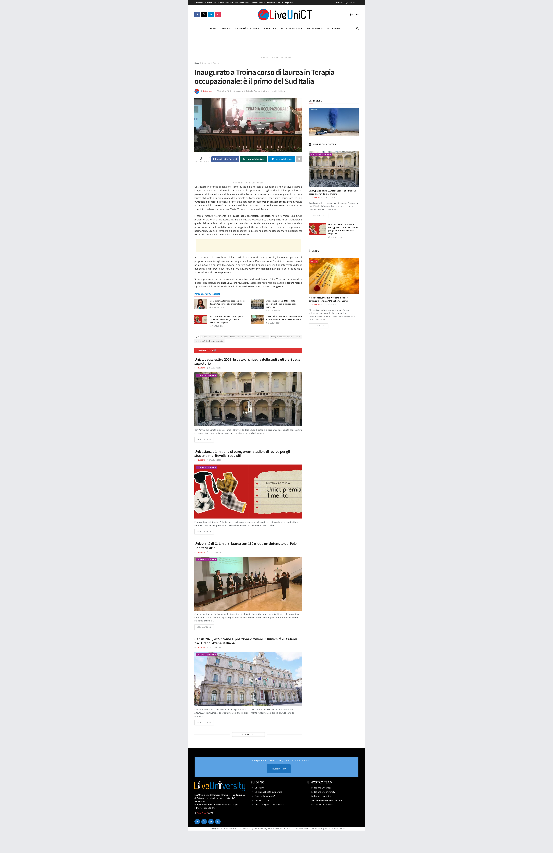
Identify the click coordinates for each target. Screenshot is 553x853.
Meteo (314, 261)
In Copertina (333, 28)
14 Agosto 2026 (217, 307)
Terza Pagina (313, 28)
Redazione (207, 91)
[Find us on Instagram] (218, 14)
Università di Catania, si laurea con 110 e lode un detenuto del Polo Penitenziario (245, 545)
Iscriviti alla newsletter (322, 804)
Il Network (198, 2)
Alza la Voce (219, 2)
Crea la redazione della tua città (326, 800)
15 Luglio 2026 (214, 647)
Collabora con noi (258, 2)
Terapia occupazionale (281, 336)
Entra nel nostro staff (265, 796)
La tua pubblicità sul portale (268, 792)
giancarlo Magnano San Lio (233, 336)
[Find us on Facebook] (197, 14)
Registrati (289, 2)
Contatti (279, 2)
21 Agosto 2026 (329, 305)
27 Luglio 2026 (217, 326)
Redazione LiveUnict (321, 787)
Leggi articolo (205, 439)
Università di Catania (246, 28)
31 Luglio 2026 (273, 310)
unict (298, 336)
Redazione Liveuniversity (323, 792)
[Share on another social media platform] (299, 159)
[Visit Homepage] (285, 14)
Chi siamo (259, 787)
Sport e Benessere (290, 28)
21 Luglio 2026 (273, 323)
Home (213, 28)
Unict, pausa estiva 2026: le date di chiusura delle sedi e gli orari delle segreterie (281, 304)
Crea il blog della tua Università (270, 804)
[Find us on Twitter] (204, 14)
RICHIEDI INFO (279, 768)
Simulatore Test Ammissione (237, 2)
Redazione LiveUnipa (321, 796)
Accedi (355, 14)
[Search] (357, 28)
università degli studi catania (209, 341)
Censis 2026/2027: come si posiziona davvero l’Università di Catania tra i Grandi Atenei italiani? (246, 641)
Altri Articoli (248, 734)
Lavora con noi (262, 800)
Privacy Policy (338, 828)
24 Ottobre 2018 (224, 91)
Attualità (269, 28)
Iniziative (208, 2)
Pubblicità (271, 2)
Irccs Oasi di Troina (259, 336)
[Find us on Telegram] (211, 14)
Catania (224, 28)
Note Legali (202, 813)
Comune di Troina (209, 336)
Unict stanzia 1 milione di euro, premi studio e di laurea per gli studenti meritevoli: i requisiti (226, 319)
